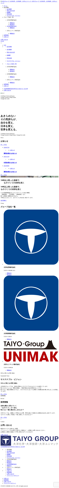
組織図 (8, 454)
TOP (5, 45)
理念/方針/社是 (11, 452)
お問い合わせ (4, 39)
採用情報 (6, 35)
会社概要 (9, 451)
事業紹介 (12, 69)
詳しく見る (4, 144)
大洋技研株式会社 (12, 26)
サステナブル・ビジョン (13, 457)
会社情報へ (4, 200)
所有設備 (9, 456)
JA (1, 41)
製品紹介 (12, 71)
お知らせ (6, 36)
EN (3, 41)
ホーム (5, 5)
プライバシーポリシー (13, 475)
